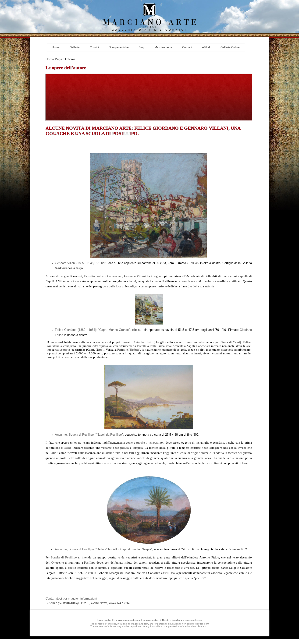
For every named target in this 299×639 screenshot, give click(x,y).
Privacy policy (104, 620)
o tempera (146, 442)
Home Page (54, 59)
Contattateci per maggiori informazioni (71, 598)
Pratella (141, 346)
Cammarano (114, 276)
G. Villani (193, 263)
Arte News (100, 603)
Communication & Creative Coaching (162, 620)
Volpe (100, 276)
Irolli (153, 346)
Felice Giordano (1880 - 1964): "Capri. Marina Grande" (92, 330)
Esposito (89, 276)
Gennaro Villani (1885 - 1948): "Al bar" (81, 263)
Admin (53, 603)
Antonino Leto (143, 342)
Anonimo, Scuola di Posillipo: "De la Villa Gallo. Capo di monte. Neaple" (103, 549)
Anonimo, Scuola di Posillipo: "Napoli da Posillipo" (89, 434)
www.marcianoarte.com (128, 620)
